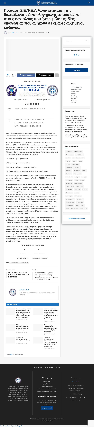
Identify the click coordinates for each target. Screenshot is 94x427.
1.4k (26, 343)
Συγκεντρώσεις (70, 199)
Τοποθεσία (75, 382)
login (11, 354)
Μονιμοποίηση (70, 186)
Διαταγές (77, 167)
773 (26, 319)
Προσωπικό (78, 196)
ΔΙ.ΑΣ (80, 161)
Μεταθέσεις (69, 183)
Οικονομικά (69, 192)
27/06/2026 (47, 321)
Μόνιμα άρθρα (79, 186)
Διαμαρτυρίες (69, 167)
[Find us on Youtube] (76, 55)
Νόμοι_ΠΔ (77, 189)
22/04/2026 (47, 334)
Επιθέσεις (68, 173)
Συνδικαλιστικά (70, 202)
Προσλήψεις (69, 196)
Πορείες (77, 192)
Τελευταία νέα (40, 32)
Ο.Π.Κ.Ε (85, 189)
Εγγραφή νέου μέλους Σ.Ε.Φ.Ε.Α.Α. (47, 391)
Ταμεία (77, 205)
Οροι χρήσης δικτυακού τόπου (47, 388)
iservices (50, 421)
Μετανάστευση (78, 183)
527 (53, 348)
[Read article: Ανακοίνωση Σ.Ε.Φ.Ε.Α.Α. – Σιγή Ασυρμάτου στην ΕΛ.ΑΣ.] (10, 340)
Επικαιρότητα (31, 32)
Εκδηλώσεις (77, 170)
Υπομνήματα (83, 208)
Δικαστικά (68, 170)
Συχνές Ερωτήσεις (47, 384)
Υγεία (67, 208)
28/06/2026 (20, 319)
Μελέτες (82, 180)
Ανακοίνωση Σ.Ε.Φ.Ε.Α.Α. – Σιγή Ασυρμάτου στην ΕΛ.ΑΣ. (23, 339)
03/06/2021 (23, 32)
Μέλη (76, 180)
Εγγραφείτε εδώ (47, 408)
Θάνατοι (84, 177)
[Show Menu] (5, 3)
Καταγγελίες (69, 180)
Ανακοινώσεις (14, 262)
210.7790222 (73, 397)
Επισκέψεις (69, 177)
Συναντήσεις (80, 199)
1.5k (26, 332)
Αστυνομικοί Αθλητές (78, 157)
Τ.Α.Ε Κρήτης (69, 205)
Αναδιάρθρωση (78, 151)
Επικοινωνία (46, 381)
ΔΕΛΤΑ (74, 161)
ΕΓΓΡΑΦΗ (77, 70)
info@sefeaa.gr (77, 394)
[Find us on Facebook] (74, 55)
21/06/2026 (20, 332)
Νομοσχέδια (69, 189)
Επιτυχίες (77, 177)
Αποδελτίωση (79, 154)
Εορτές (84, 170)
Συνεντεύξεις (79, 202)
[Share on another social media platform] (57, 75)
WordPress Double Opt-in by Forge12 (11, 426)
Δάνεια (68, 164)
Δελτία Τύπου (75, 164)
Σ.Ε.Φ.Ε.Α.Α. (13, 32)
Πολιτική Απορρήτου (47, 386)
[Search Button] (89, 3)
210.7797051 (81, 397)
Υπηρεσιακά (74, 208)
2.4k (54, 321)
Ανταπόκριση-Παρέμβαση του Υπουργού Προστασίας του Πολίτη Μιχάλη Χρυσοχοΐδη (50, 328)
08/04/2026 (47, 348)
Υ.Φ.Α (82, 205)
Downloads (69, 151)
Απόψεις (68, 157)
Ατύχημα (68, 161)
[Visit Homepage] (47, 3)
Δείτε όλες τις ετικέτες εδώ (77, 218)
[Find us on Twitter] (78, 55)
